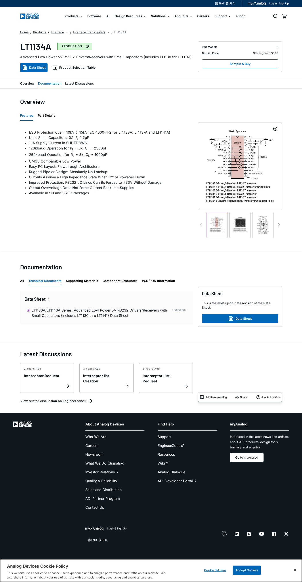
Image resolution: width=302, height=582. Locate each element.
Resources (166, 454)
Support (164, 437)
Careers (91, 445)
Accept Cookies (247, 570)
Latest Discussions (79, 83)
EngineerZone (169, 445)
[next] (279, 225)
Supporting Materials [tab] (82, 281)
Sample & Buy (240, 64)
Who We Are (95, 437)
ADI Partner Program (102, 498)
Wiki (161, 463)
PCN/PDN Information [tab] (158, 281)
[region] (151, 570)
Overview (27, 83)
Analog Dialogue (171, 472)
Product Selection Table (77, 67)
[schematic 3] (262, 225)
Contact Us (94, 507)
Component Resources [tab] (120, 281)
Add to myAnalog (216, 397)
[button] (67, 32)
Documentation (49, 83)
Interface (57, 32)
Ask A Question (271, 397)
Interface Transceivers (89, 32)
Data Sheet (37, 67)
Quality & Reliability (101, 481)
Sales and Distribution (103, 490)
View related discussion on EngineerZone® (53, 401)
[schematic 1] (217, 225)
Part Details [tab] (46, 115)
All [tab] (22, 281)
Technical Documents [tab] (45, 281)
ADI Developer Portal (175, 481)
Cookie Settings (215, 570)
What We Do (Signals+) (104, 463)
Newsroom (94, 454)
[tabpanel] (106, 162)
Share (244, 397)
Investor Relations (100, 472)
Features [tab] (26, 115)
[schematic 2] (240, 225)
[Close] (295, 570)
